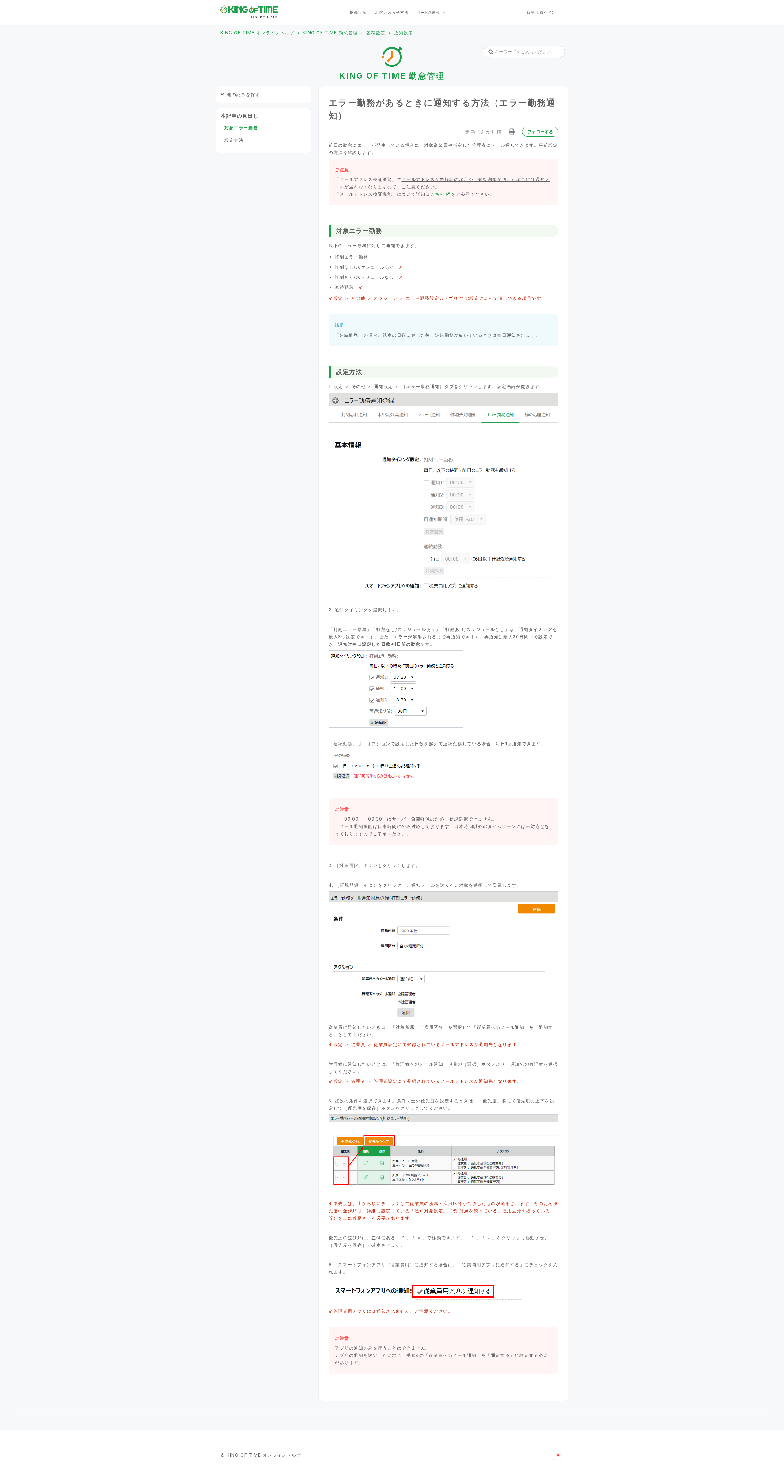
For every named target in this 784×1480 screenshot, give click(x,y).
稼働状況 (358, 12)
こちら (437, 194)
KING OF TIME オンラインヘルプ (258, 32)
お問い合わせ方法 (392, 12)
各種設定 (375, 32)
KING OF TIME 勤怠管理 (330, 32)
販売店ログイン (541, 12)
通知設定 (403, 32)
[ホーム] (249, 9)
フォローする (540, 131)
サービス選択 (428, 12)
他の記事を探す (243, 94)
